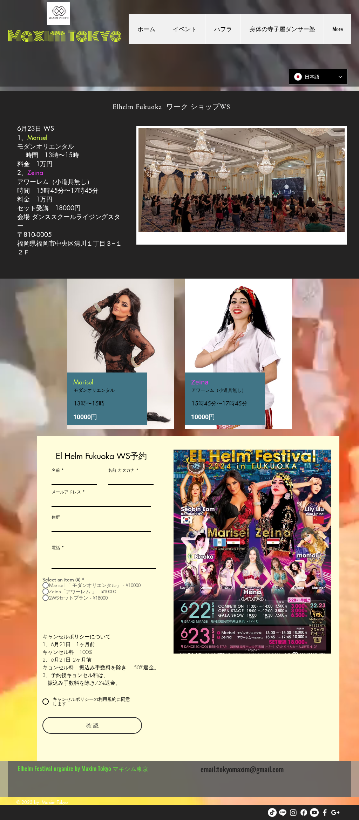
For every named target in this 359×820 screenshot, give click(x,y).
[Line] (282, 812)
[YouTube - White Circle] (314, 812)
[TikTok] (272, 812)
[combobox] (101, 525)
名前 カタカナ (121, 470)
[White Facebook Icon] (324, 812)
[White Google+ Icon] (335, 812)
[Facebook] (303, 812)
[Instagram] (293, 812)
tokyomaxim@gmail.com (250, 769)
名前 (56, 470)
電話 (56, 548)
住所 (56, 517)
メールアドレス (66, 492)
